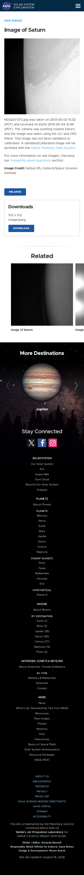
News (42, 703)
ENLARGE (15, 192)
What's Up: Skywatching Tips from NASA (42, 708)
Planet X (42, 595)
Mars (42, 531)
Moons (42, 604)
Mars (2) (42, 626)
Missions (42, 729)
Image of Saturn (22, 330)
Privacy (42, 791)
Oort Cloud (42, 479)
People (42, 723)
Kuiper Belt (42, 474)
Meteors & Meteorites (42, 678)
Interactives (42, 739)
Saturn (42, 541)
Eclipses (42, 490)
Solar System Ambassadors (42, 749)
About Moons (42, 609)
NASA (5, 5)
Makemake (42, 573)
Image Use (42, 796)
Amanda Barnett (51, 842)
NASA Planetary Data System (53, 148)
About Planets (42, 504)
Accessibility (42, 816)
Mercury (42, 515)
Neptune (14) (42, 647)
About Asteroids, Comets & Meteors (42, 667)
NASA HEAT (42, 760)
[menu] (78, 6)
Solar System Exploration (21, 5)
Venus (42, 521)
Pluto (42, 563)
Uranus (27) (42, 641)
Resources (42, 713)
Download (21, 228)
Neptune (42, 552)
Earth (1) (42, 621)
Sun (42, 469)
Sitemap (42, 811)
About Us (42, 776)
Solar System (42, 458)
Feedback (42, 786)
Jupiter (42, 409)
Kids (42, 734)
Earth (42, 526)
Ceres (42, 568)
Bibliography (42, 781)
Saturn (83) (42, 636)
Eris (42, 583)
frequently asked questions (30, 160)
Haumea (42, 578)
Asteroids (42, 683)
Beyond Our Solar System (42, 484)
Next (75, 386)
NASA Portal (42, 806)
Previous (8, 386)
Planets (42, 499)
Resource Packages (42, 754)
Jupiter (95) (42, 631)
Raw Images (13, 20)
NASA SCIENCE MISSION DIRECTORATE (42, 801)
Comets (42, 688)
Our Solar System (42, 464)
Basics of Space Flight (42, 744)
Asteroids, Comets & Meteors (42, 661)
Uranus (42, 546)
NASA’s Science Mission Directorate (41, 836)
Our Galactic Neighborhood (21, 14)
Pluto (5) (42, 652)
